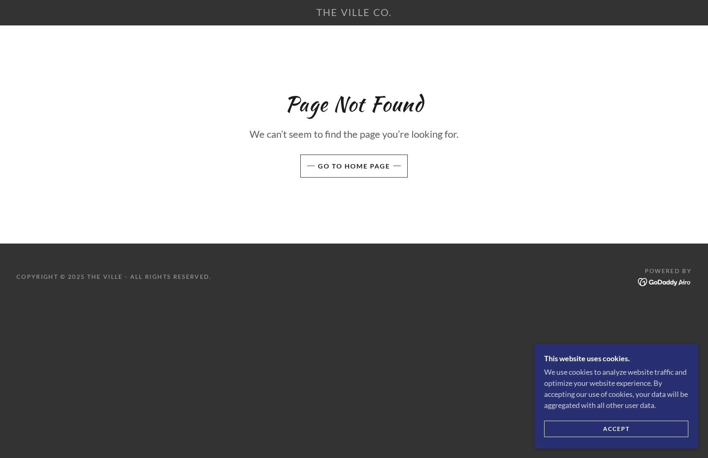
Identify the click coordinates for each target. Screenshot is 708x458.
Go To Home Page (354, 166)
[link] (353, 13)
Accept (616, 428)
